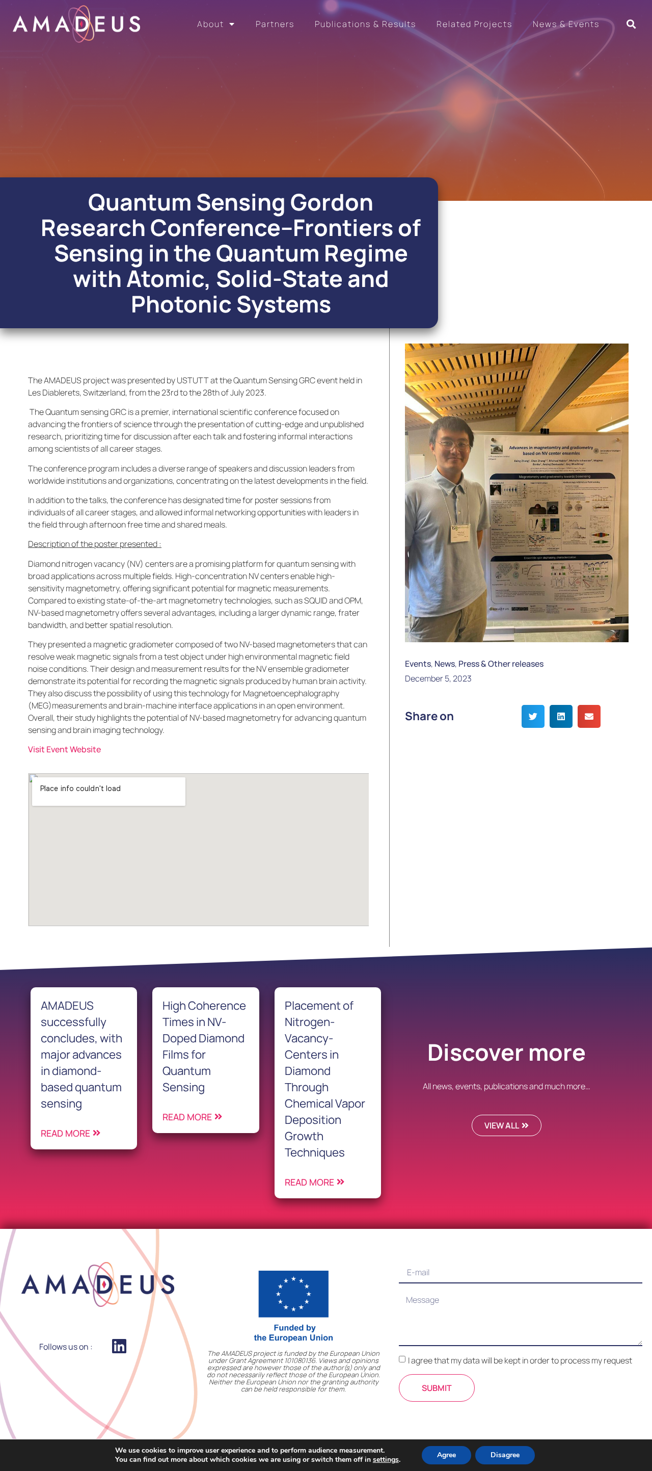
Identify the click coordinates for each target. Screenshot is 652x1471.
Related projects (474, 24)
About (210, 24)
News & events (566, 24)
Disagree (505, 1455)
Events (418, 663)
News (444, 663)
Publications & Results (365, 24)
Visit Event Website (64, 749)
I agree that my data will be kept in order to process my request (520, 1360)
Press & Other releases (501, 663)
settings (386, 1459)
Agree (446, 1455)
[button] (630, 23)
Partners (275, 24)
